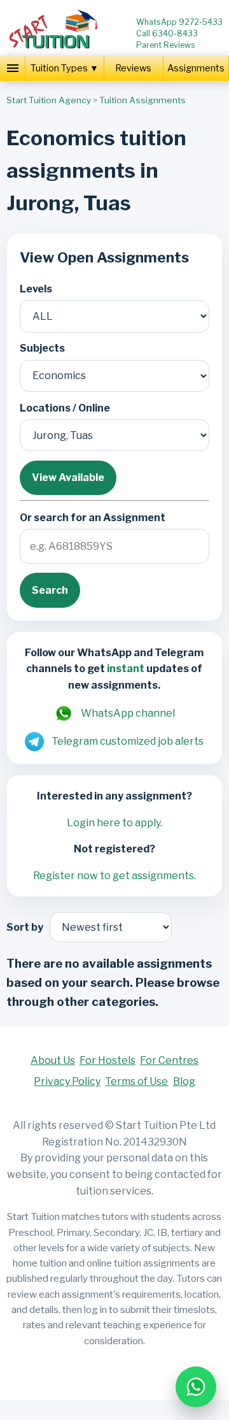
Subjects (42, 348)
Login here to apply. (114, 823)
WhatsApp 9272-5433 (179, 22)
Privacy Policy (67, 1081)
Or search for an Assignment (92, 518)
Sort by (24, 927)
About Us (53, 1060)
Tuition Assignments (142, 100)
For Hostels (107, 1060)
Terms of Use (136, 1081)
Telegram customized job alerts (128, 741)
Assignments (196, 68)
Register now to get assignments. (114, 876)
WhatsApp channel (128, 713)
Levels (36, 289)
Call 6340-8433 (167, 33)
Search (50, 590)
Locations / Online (65, 408)
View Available (68, 477)
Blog (184, 1081)
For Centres (169, 1060)
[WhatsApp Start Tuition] (196, 1386)
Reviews (133, 68)
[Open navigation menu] (12, 68)
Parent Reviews (165, 45)
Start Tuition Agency (48, 100)
